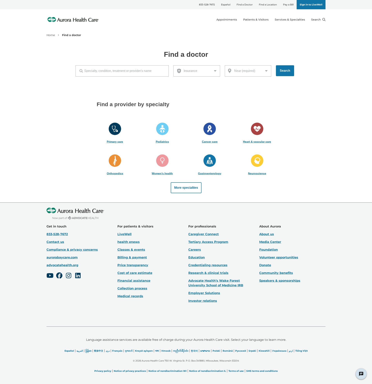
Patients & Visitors (256, 19)
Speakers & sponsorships (279, 280)
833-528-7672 (207, 4)
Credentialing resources (207, 265)
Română (228, 350)
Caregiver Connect (203, 234)
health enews (128, 242)
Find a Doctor (245, 4)
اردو (291, 350)
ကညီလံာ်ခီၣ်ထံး (180, 350)
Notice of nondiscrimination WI (167, 370)
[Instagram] (68, 276)
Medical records (130, 296)
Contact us (55, 242)
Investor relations (202, 301)
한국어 (194, 350)
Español (225, 4)
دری (108, 350)
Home (50, 35)
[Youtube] (50, 276)
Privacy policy (102, 370)
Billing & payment (132, 257)
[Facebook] (59, 276)
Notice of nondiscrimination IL (207, 370)
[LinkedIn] (78, 276)
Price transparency (132, 265)
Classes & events (131, 249)
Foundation (268, 249)
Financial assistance (133, 280)
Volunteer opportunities (278, 257)
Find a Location (268, 4)
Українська (279, 350)
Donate (265, 265)
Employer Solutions (204, 293)
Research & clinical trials (208, 273)
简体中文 (98, 350)
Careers (194, 249)
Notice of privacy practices (130, 370)
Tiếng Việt (301, 350)
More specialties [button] (186, 187)
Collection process (132, 288)
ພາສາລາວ (205, 350)
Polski (216, 350)
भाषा (157, 350)
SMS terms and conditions (262, 370)
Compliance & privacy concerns (72, 249)
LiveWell (124, 234)
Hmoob (165, 350)
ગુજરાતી (129, 350)
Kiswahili (264, 350)
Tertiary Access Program (208, 242)
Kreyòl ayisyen (144, 350)
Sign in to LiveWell (311, 4)
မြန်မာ (88, 350)
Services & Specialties (290, 19)
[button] (115, 133)
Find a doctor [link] (71, 35)
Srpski (252, 350)
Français (117, 350)
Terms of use (236, 370)
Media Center (270, 242)
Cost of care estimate (134, 273)
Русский (240, 350)
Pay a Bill (288, 4)
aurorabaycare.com (62, 257)
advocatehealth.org (62, 265)
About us (266, 234)
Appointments (226, 19)
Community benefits (276, 273)
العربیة (80, 350)
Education (196, 257)
